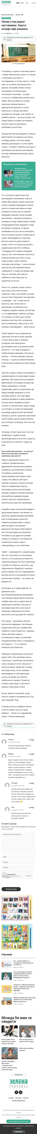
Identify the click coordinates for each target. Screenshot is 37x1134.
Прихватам (18, 1131)
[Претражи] (27, 3)
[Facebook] (16, 1092)
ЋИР (18, 3)
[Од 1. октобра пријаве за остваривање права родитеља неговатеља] (7, 964)
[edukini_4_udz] (17, 936)
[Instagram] (20, 1092)
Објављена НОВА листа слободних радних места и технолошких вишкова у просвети (24, 999)
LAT (22, 3)
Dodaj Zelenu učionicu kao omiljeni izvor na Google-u (19, 39)
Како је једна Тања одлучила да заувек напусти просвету (9, 1041)
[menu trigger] (32, 3)
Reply (32, 740)
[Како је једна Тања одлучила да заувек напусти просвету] (10, 1031)
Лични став (6, 18)
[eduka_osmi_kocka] (17, 907)
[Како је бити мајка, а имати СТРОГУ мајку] (27, 1031)
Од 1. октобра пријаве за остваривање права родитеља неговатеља (23, 962)
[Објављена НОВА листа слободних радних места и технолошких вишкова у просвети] (7, 1001)
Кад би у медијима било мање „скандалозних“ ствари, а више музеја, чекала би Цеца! (9, 1066)
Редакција (8, 33)
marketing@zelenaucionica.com (18, 1121)
